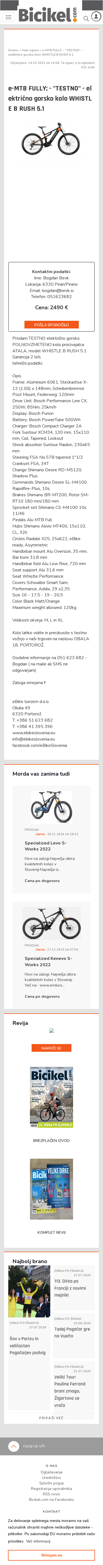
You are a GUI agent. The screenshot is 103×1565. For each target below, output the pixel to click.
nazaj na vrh (33, 1446)
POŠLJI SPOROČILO (51, 325)
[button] (38, 1541)
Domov (14, 50)
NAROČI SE (51, 1048)
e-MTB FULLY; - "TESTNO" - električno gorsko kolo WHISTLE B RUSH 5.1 (45, 52)
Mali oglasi (31, 50)
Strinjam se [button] (51, 1555)
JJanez (41, 834)
